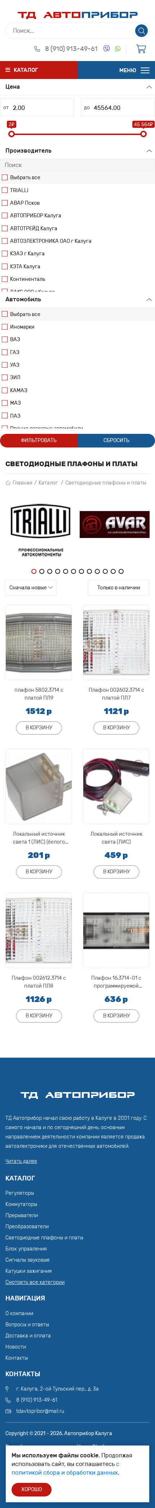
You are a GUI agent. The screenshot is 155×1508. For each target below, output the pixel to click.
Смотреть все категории (35, 1282)
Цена (12, 86)
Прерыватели (21, 1215)
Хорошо (31, 1489)
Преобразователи (27, 1227)
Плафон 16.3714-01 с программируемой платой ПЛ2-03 (116, 982)
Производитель (28, 150)
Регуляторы (19, 1193)
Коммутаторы (21, 1204)
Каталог (48, 483)
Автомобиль (23, 299)
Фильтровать (39, 440)
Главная (22, 483)
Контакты (16, 1358)
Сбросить (116, 440)
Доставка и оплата (28, 1336)
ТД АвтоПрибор (77, 1092)
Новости (15, 1347)
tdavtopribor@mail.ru (40, 1411)
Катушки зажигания (28, 1271)
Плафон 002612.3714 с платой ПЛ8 (39, 982)
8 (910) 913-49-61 (71, 49)
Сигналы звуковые (27, 1260)
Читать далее (21, 1161)
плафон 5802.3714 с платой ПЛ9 (38, 694)
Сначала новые (28, 588)
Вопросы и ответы (27, 1325)
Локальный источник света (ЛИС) (116, 838)
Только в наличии (118, 588)
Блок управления (26, 1249)
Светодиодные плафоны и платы (105, 483)
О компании (19, 1313)
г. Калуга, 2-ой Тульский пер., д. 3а (57, 1389)
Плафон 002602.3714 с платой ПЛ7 (116, 694)
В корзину (39, 728)
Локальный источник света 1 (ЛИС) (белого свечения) (39, 838)
